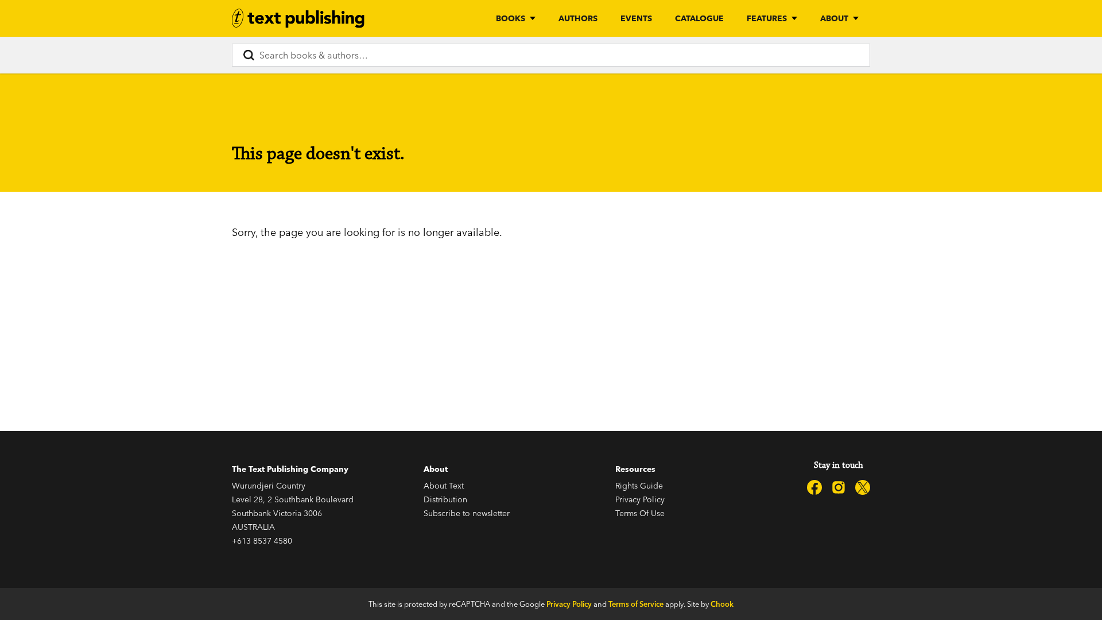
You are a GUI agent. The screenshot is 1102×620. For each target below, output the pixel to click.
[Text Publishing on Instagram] (838, 487)
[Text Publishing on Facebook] (814, 487)
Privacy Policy (640, 499)
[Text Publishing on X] (862, 487)
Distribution (445, 499)
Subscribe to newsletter (467, 513)
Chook (722, 604)
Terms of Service (635, 604)
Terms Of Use (640, 513)
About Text (444, 485)
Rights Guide (639, 485)
